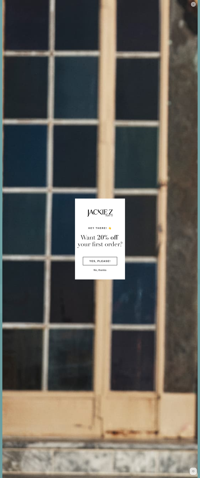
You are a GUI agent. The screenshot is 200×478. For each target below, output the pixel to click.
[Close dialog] (193, 4)
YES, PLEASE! (100, 261)
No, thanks (100, 270)
